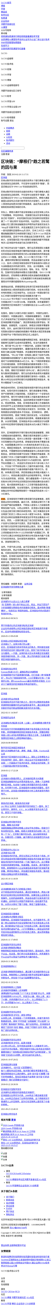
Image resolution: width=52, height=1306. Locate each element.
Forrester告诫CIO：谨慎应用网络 (19, 672)
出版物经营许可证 (18, 1245)
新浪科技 (5, 1257)
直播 (23, 49)
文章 (3, 49)
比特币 (14, 669)
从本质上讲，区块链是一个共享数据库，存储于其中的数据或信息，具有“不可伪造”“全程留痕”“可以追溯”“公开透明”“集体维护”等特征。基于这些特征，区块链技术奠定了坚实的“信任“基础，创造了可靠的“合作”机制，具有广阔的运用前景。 (26, 1024)
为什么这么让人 (15, 601)
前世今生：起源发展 (16, 1043)
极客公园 (9, 1263)
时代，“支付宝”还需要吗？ (17, 1068)
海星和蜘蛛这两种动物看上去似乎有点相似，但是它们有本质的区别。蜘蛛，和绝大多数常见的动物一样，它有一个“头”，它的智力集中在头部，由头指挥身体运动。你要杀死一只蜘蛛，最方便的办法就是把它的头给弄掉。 (25, 834)
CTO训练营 (33, 1186)
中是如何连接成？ (18, 1092)
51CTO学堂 (11, 1186)
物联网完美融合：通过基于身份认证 (25, 972)
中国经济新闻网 (36, 1260)
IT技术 (46, 39)
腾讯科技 (13, 1257)
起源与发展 (12, 1065)
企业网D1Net (39, 1263)
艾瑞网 (12, 1260)
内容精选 (10, 128)
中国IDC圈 (29, 1263)
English (9, 1208)
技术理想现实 (12, 917)
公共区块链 (12, 641)
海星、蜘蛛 (10, 825)
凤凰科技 (29, 1257)
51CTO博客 (11, 1179)
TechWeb (5, 1260)
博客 (3, 6)
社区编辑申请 (7, 151)
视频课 (4, 36)
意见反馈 (10, 1206)
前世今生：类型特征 (16, 1015)
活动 (8, 143)
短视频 (22, 36)
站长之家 (19, 1260)
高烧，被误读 (15, 803)
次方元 (6, 1266)
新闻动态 (10, 1200)
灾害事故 (15, 914)
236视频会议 (18, 1263)
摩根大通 (19, 587)
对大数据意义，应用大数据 (22, 779)
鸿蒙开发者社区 (8, 24)
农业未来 (10, 699)
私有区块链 (22, 641)
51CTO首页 (6, 3)
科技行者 (45, 1257)
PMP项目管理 (7, 42)
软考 (17, 39)
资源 (7, 49)
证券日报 (28, 584)
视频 (8, 131)
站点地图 (10, 1203)
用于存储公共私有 (17, 625)
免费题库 (17, 42)
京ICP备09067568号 (18, 1228)
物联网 (10, 966)
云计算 (8, 853)
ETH (17, 850)
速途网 (26, 1260)
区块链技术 (20, 748)
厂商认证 (39, 39)
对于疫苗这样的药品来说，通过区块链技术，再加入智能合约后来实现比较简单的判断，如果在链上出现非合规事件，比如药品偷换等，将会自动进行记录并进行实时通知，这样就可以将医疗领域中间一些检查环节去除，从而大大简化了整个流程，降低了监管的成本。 (25, 898)
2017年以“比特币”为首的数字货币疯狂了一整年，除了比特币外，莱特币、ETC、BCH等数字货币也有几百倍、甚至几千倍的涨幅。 (25, 809)
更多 (13, 1119)
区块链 (4, 587)
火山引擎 (13, 1266)
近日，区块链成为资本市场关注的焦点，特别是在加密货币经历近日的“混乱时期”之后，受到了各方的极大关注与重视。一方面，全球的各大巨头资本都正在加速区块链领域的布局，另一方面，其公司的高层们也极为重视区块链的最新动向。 (25, 653)
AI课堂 (4, 27)
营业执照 (5, 1245)
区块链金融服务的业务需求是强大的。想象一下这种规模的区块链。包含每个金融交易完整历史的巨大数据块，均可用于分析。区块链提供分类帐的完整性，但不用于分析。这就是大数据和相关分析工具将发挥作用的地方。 (25, 788)
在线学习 (5, 46)
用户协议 (10, 1211)
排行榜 (16, 36)
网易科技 (21, 1257)
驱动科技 (37, 1257)
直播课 (28, 36)
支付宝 (10, 1089)
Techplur (27, 1173)
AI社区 (9, 137)
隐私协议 (10, 1214)
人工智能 (17, 987)
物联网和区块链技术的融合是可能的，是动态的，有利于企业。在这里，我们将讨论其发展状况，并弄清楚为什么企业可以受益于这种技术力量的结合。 (25, 954)
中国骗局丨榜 (14, 990)
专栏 (19, 49)
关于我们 (10, 1197)
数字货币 (11, 587)
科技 (9, 669)
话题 (8, 134)
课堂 (15, 49)
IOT (15, 966)
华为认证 (31, 39)
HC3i (21, 1173)
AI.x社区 (42, 1179)
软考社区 (5, 15)
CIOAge (15, 1173)
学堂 (3, 9)
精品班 (4, 12)
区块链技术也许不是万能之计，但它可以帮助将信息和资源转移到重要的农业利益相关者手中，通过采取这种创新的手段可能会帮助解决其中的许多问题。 (25, 705)
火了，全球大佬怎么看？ (16, 644)
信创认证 (23, 39)
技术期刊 (10, 140)
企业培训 (5, 21)
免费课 (4, 18)
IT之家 (46, 1260)
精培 (18, 1186)
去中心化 (11, 850)
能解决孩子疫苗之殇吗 (16, 889)
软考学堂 (35, 36)
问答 (11, 49)
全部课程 (5, 39)
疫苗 (9, 914)
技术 (13, 718)
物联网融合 (11, 948)
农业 (9, 718)
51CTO (9, 1173)
